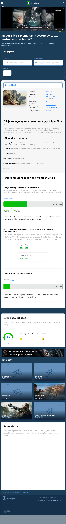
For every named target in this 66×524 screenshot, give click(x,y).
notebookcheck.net (56, 500)
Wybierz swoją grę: (33, 85)
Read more (58, 10)
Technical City (33, 3)
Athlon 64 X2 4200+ (9, 281)
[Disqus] (33, 464)
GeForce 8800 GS (8, 198)
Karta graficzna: (38, 58)
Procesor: (6, 58)
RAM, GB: (6, 68)
